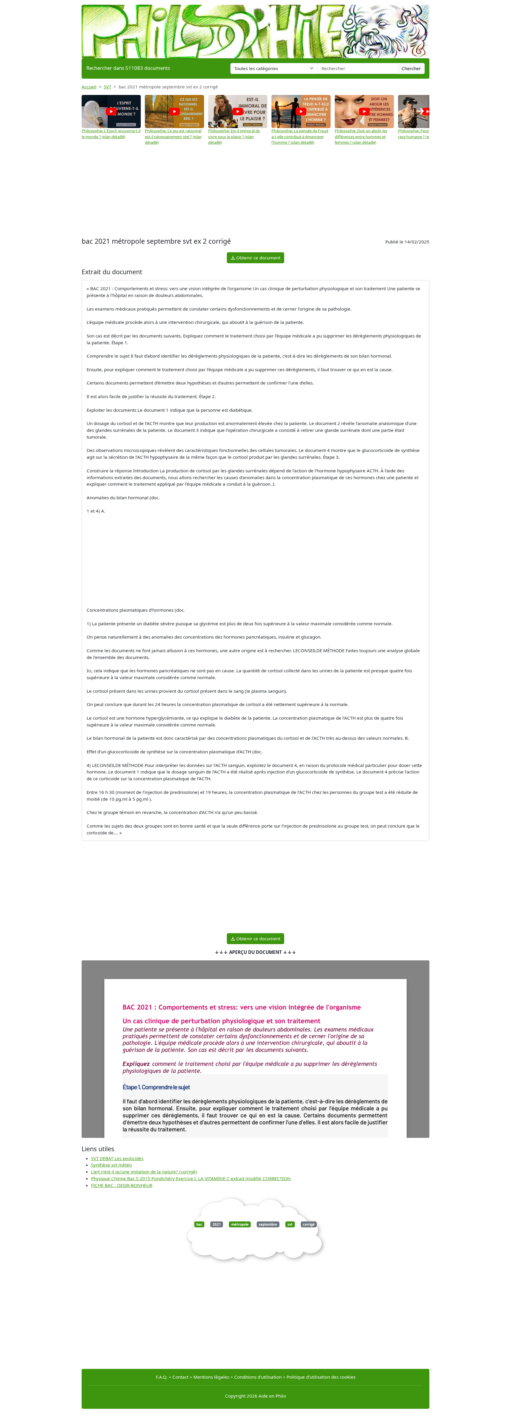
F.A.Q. (161, 1377)
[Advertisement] (255, 191)
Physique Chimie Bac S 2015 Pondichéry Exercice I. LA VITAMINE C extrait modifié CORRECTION (191, 1178)
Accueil (89, 87)
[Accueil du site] (255, 29)
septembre (268, 1224)
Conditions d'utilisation (258, 1377)
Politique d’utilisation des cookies (321, 1377)
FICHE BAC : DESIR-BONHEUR (121, 1185)
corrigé (309, 1224)
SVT (107, 87)
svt (289, 1224)
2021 (217, 1224)
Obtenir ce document (257, 258)
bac (199, 1224)
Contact (180, 1377)
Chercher (411, 68)
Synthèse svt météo (111, 1165)
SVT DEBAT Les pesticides (117, 1158)
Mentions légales (211, 1377)
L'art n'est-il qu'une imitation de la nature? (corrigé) (144, 1172)
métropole (240, 1224)
